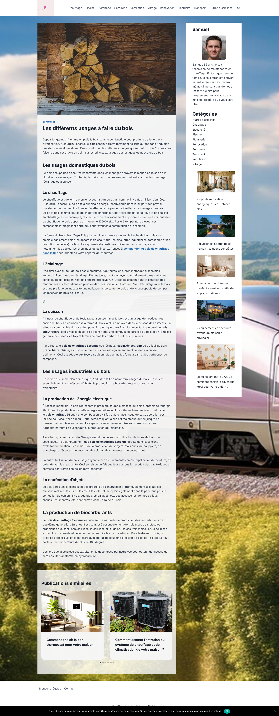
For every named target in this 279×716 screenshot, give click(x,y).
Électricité (184, 8)
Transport (200, 8)
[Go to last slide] (46, 625)
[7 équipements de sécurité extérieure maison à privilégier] (216, 310)
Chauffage (75, 8)
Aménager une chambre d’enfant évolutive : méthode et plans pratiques (215, 288)
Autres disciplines (221, 8)
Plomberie (104, 8)
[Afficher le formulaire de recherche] (239, 8)
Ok (227, 711)
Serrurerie (120, 8)
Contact (69, 688)
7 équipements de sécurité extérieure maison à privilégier (214, 333)
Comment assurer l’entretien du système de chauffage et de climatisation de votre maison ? (140, 644)
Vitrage (152, 8)
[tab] (100, 662)
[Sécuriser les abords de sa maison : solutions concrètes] (216, 226)
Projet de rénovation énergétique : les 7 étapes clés (213, 204)
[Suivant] (167, 625)
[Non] (275, 711)
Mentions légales (50, 688)
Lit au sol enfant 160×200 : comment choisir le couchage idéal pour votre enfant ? (215, 381)
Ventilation (137, 8)
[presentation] (72, 611)
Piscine (90, 8)
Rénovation (167, 8)
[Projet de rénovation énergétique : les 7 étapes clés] (216, 181)
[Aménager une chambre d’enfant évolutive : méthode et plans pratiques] (216, 266)
